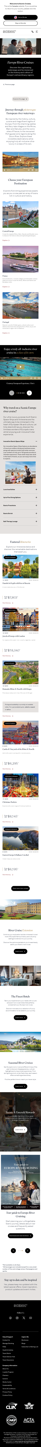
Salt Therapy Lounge (10, 521)
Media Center (7, 1382)
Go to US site (22, 17)
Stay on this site (20, 23)
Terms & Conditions (9, 1389)
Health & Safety (8, 1350)
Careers (5, 1379)
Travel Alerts (7, 1353)
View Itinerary (7, 603)
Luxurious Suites (9, 489)
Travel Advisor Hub (9, 1357)
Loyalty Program (8, 1372)
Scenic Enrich (8, 513)
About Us (6, 1369)
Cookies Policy (7, 1395)
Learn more (19, 951)
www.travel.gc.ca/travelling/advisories (26, 1441)
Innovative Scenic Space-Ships (13, 441)
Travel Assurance (8, 1360)
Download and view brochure (19, 1236)
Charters (5, 1375)
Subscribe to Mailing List (30, 1347)
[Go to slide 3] (22, 1250)
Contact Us (6, 1340)
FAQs (4, 1347)
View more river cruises (20, 888)
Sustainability (7, 1385)
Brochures (25, 1340)
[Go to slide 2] (20, 1250)
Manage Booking (8, 1343)
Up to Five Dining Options (11, 497)
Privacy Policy (7, 1392)
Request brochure (19, 1242)
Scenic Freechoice (9, 505)
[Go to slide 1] (18, 1250)
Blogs (23, 1343)
